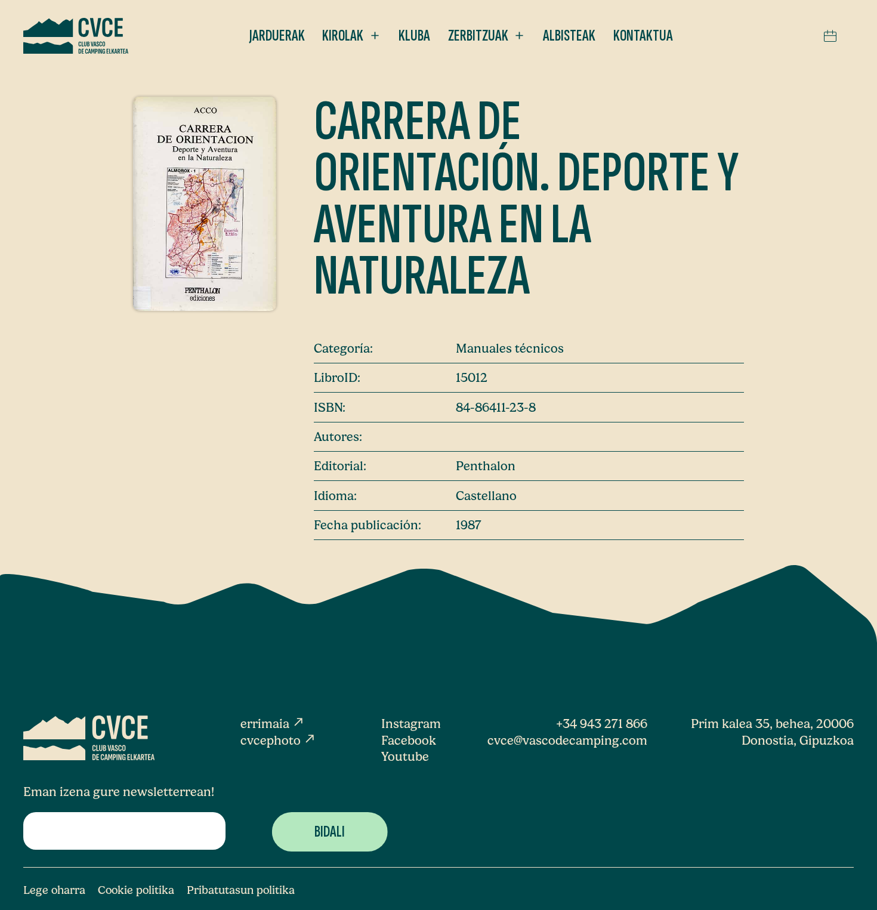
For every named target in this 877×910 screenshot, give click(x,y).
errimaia (272, 723)
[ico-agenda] (830, 36)
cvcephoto (278, 740)
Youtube (405, 756)
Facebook (408, 740)
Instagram (411, 723)
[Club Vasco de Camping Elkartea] (75, 36)
